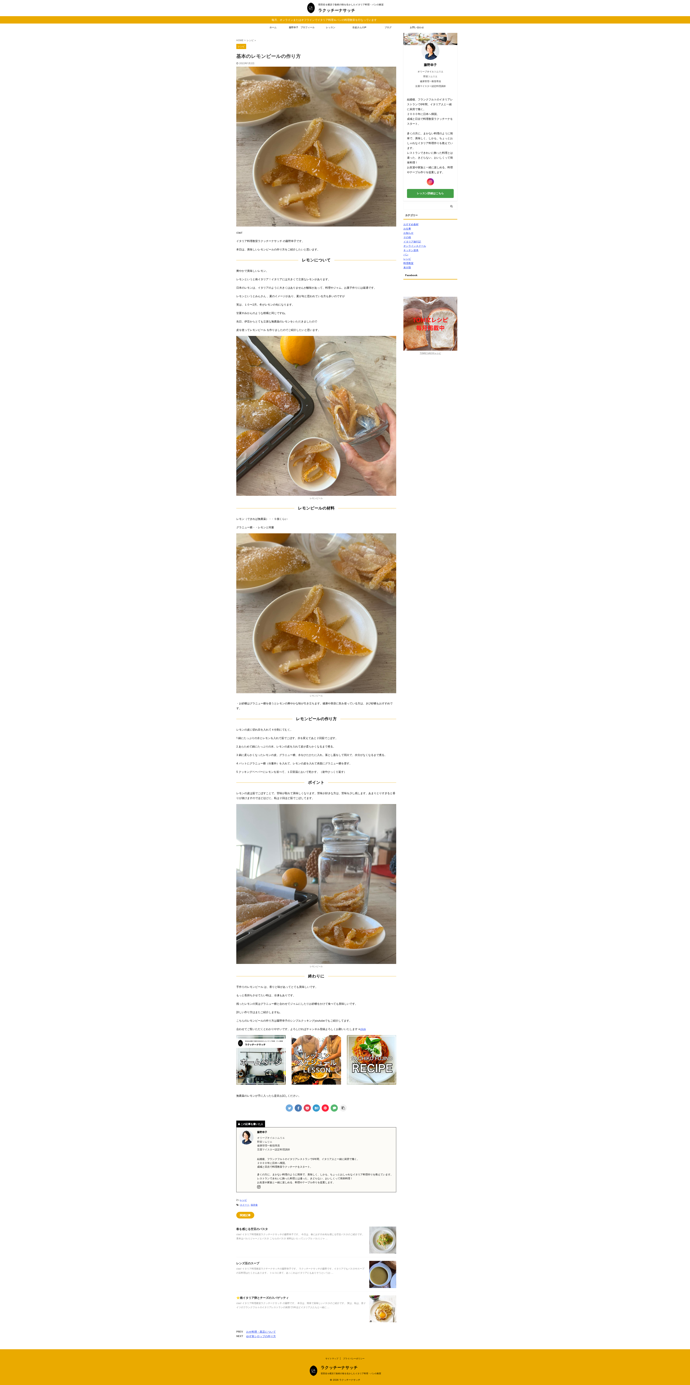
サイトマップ (331, 1358)
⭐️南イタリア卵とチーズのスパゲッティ (262, 1297)
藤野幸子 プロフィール (302, 27)
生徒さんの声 (359, 27)
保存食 (254, 1204)
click (363, 1029)
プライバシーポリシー (354, 1358)
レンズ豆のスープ (247, 1263)
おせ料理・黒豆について (261, 1331)
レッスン (330, 27)
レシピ (243, 1200)
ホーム (273, 27)
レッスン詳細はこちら (430, 193)
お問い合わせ (417, 27)
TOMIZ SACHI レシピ (430, 353)
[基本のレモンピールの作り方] (316, 1108)
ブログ (388, 27)
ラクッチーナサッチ (336, 10)
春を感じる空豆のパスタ (252, 1229)
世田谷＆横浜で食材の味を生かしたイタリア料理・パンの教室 (351, 1373)
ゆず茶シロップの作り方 (261, 1336)
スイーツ (244, 1204)
